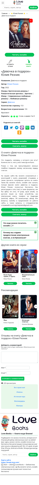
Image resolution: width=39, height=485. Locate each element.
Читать (10, 283)
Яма (5, 320)
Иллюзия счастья (25, 321)
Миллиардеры (19, 401)
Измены (20, 392)
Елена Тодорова (9, 322)
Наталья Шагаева (27, 324)
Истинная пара (19, 397)
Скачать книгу (19, 146)
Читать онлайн (19, 55)
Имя (3, 368)
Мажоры (19, 406)
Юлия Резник (13, 84)
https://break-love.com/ (10, 462)
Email (3, 373)
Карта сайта (6, 460)
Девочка (11, 102)
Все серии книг (19, 387)
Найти (33, 7)
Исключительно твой (28, 275)
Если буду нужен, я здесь (9, 275)
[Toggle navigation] (3, 3)
